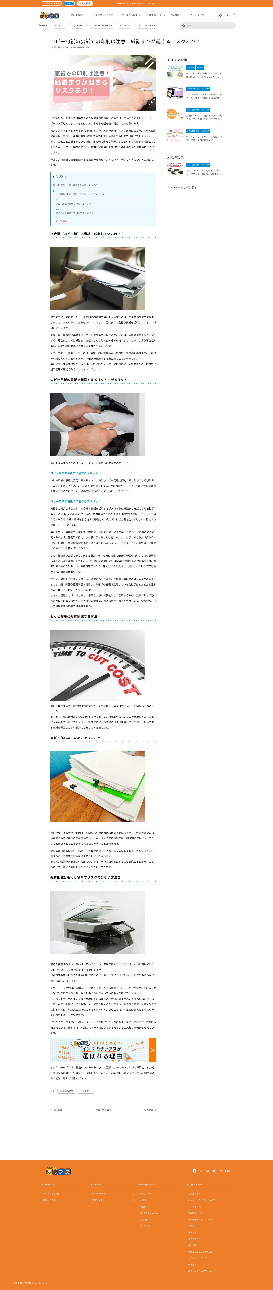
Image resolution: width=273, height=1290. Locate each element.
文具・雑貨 (85, 3)
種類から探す (49, 1200)
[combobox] (208, 25)
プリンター (85, 1090)
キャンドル (145, 1226)
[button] (103, 15)
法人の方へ (193, 1232)
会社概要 (192, 1245)
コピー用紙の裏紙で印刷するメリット (74, 203)
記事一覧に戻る (103, 1110)
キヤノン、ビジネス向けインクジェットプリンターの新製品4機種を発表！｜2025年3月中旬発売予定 (203, 172)
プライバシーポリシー (198, 1258)
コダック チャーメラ (103, 25)
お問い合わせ (194, 1226)
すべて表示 (61, 221)
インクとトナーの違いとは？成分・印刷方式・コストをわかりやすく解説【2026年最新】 (204, 75)
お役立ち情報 (66, 1090)
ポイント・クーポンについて (201, 1200)
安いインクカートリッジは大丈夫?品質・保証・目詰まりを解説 (204, 138)
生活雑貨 (144, 1219)
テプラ (127, 25)
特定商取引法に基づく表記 (200, 1252)
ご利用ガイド (194, 1193)
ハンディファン (148, 25)
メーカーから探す (51, 1193)
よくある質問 (194, 1206)
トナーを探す (96, 1184)
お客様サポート (194, 1184)
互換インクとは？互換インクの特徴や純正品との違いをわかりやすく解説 (204, 117)
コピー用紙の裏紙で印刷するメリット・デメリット (78, 194)
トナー (79, 25)
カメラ (143, 1200)
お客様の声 (193, 1239)
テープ (69, 3)
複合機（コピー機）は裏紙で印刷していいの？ (76, 185)
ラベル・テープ (147, 1193)
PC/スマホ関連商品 (149, 1213)
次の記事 (148, 1110)
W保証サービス (195, 1213)
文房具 (143, 1206)
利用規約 (192, 1264)
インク (62, 25)
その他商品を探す (147, 1184)
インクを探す (48, 1184)
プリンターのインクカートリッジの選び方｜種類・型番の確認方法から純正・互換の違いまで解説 (204, 96)
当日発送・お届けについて (200, 1219)
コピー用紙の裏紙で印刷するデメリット (75, 213)
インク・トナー (52, 3)
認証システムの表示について (201, 1271)
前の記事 (58, 1110)
